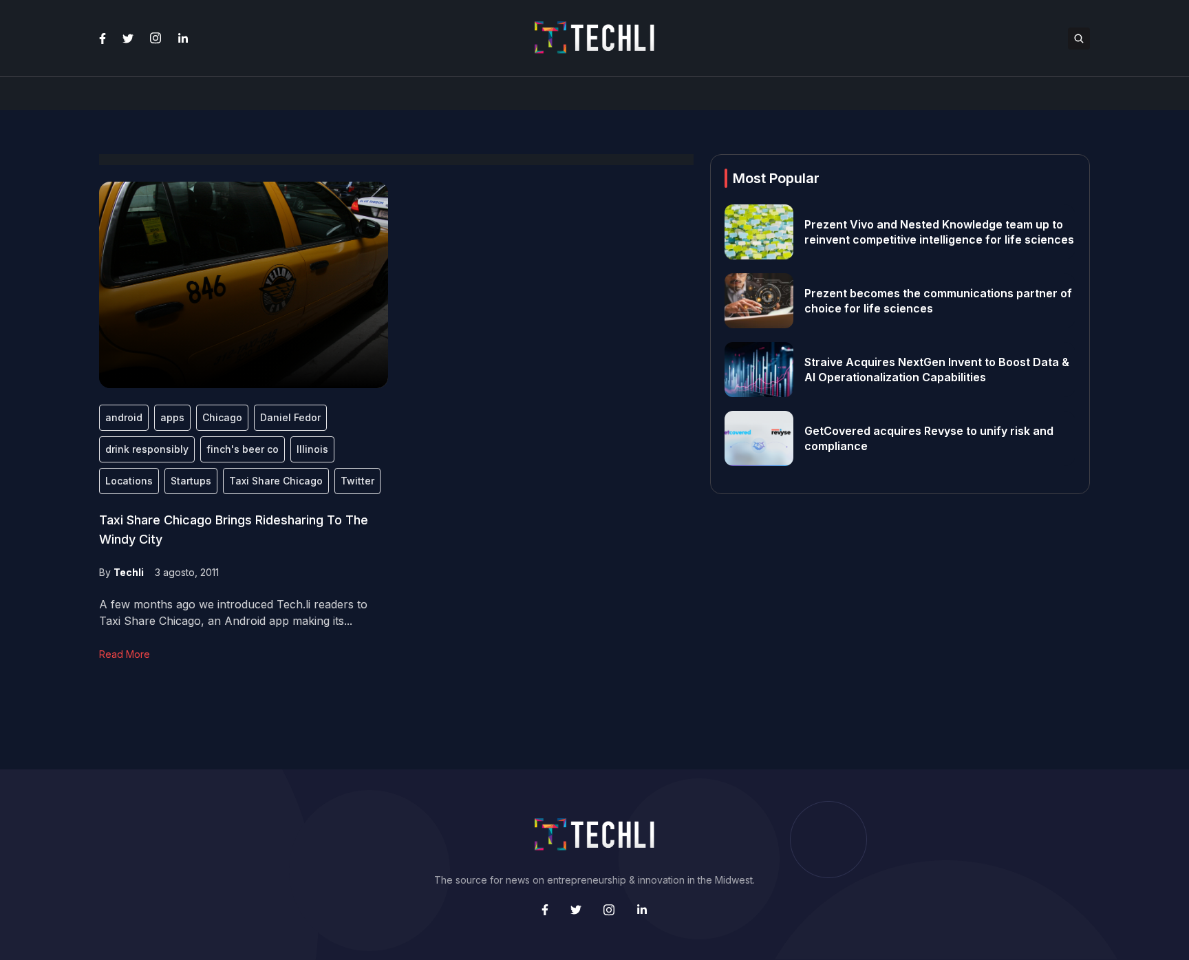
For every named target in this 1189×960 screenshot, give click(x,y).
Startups (191, 481)
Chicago (222, 417)
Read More (124, 654)
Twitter (357, 481)
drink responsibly (147, 449)
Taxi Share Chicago (276, 481)
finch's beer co (242, 449)
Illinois (312, 449)
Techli (129, 572)
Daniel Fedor (290, 417)
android (123, 417)
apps (172, 417)
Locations (129, 481)
